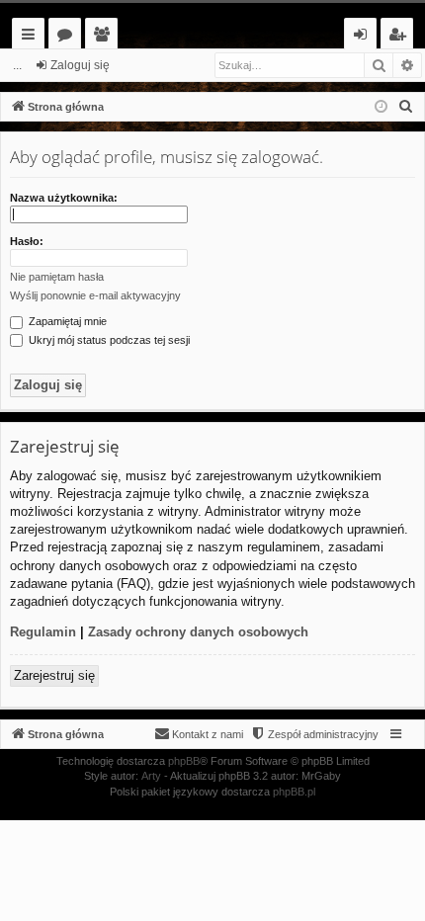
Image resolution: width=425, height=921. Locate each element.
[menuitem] (406, 107)
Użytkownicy (105, 37)
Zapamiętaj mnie (66, 321)
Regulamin (43, 632)
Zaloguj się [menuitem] (364, 37)
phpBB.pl (294, 791)
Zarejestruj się (54, 675)
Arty (151, 776)
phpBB (184, 761)
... (17, 65)
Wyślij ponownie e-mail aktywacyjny (95, 295)
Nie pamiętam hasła (57, 277)
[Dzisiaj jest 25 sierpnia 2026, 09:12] (381, 107)
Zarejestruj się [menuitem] (401, 37)
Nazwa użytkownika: (64, 198)
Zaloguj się (80, 65)
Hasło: (26, 241)
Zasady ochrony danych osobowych (198, 632)
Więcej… (32, 37)
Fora (68, 37)
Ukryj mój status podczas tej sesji (108, 340)
